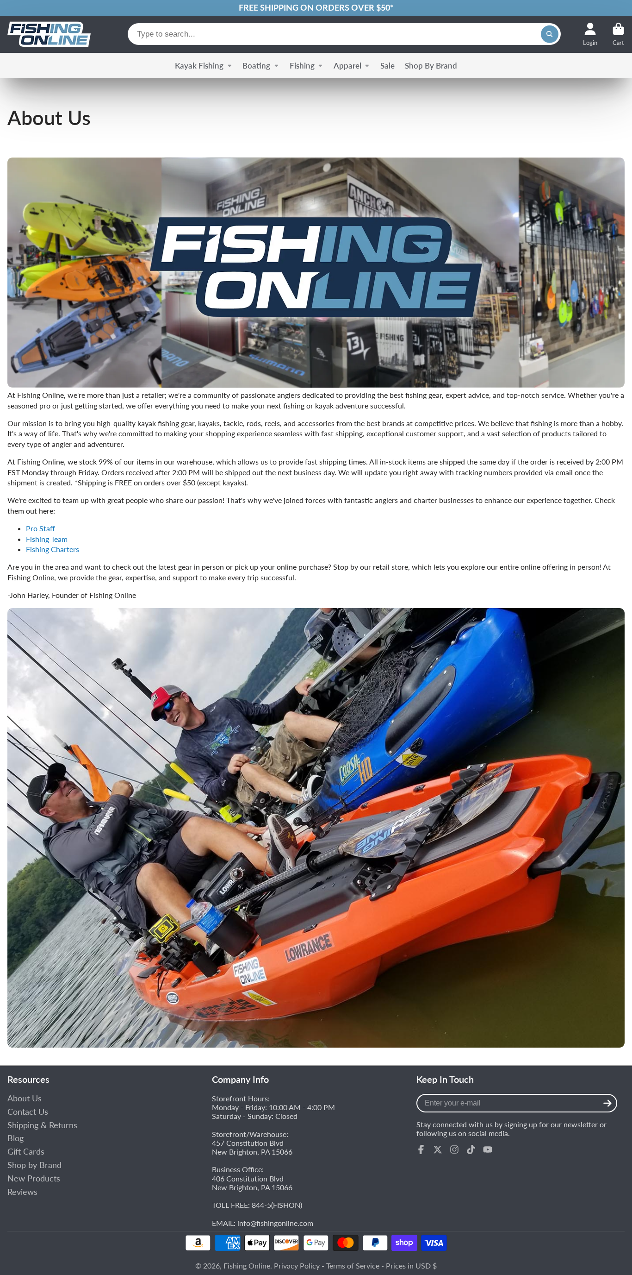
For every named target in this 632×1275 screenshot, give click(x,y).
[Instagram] (454, 1149)
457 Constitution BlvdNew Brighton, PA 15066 (252, 1147)
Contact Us (27, 1111)
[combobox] (344, 34)
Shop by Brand (34, 1165)
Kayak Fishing (199, 65)
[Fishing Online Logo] (49, 34)
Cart (618, 34)
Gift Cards (25, 1151)
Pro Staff (40, 528)
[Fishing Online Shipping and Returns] (316, 8)
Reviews (22, 1191)
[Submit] (607, 1103)
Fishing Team (47, 538)
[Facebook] (421, 1149)
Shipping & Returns (42, 1125)
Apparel (347, 65)
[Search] (549, 34)
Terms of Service (352, 1265)
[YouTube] (487, 1149)
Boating (256, 65)
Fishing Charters (52, 549)
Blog (15, 1138)
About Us (24, 1098)
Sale (387, 65)
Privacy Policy (297, 1265)
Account (590, 34)
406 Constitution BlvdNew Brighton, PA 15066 (252, 1183)
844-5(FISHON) (277, 1204)
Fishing (302, 65)
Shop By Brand (431, 65)
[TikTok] (471, 1149)
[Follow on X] (437, 1149)
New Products (33, 1178)
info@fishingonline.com (275, 1222)
